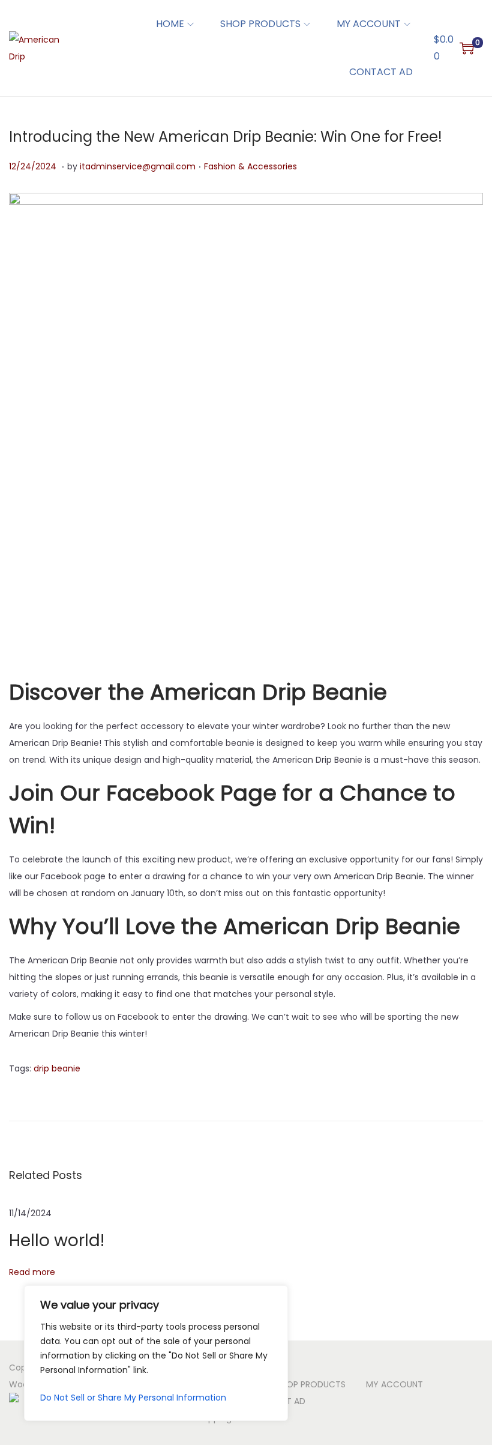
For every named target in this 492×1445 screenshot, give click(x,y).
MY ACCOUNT (394, 1384)
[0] (467, 48)
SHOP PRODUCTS (311, 1384)
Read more (32, 1272)
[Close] (275, 1295)
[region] (156, 1353)
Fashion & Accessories (250, 166)
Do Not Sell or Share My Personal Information (133, 1398)
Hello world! (56, 1240)
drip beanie (57, 1068)
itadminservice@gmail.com (138, 166)
